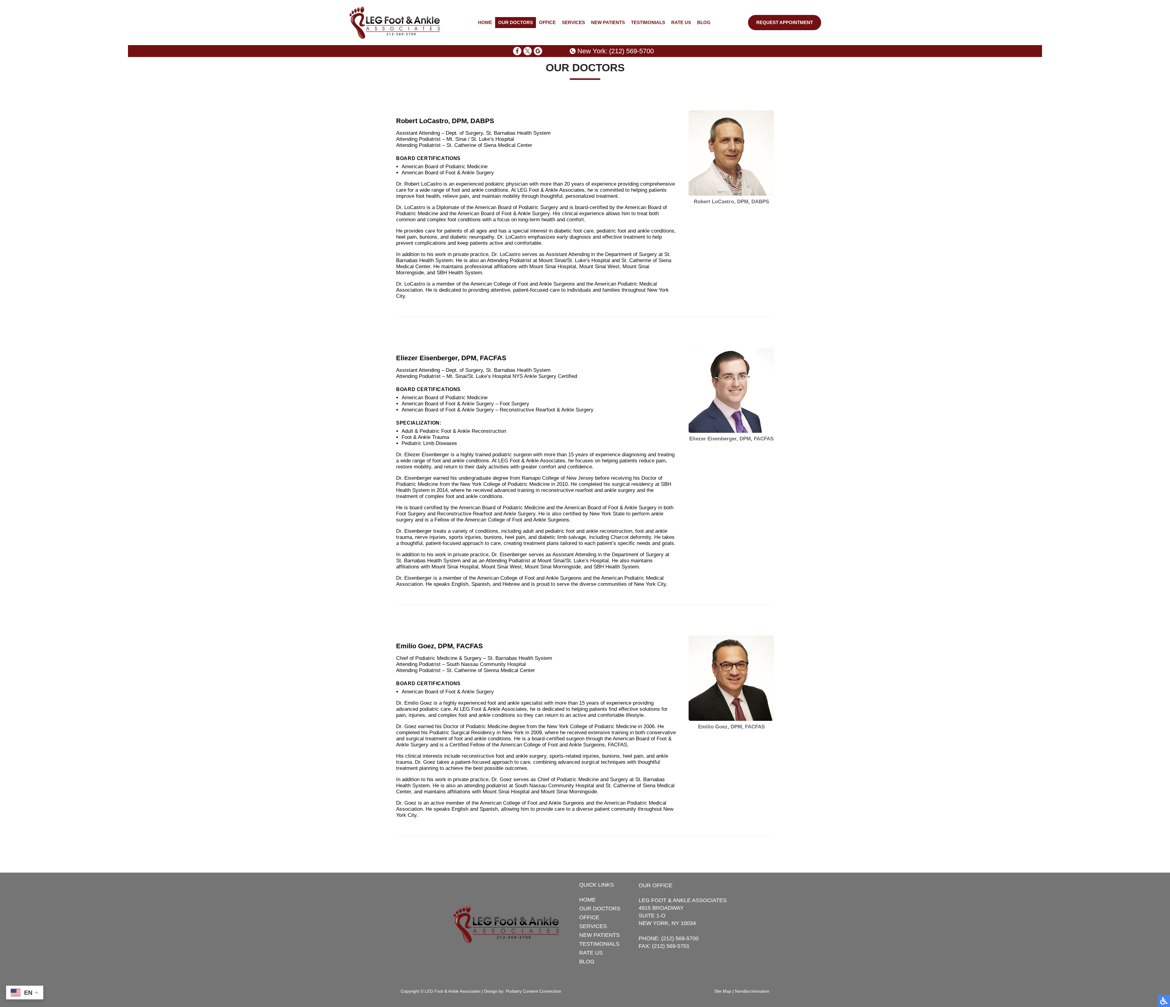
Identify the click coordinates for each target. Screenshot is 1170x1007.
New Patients (608, 22)
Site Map (722, 991)
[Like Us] (517, 51)
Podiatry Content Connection (533, 991)
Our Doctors (515, 22)
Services (573, 22)
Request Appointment (784, 22)
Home (485, 22)
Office (547, 22)
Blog (704, 22)
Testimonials (648, 22)
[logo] (394, 22)
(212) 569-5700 (631, 51)
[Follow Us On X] (527, 51)
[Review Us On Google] (538, 51)
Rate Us (681, 22)
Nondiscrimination (752, 991)
